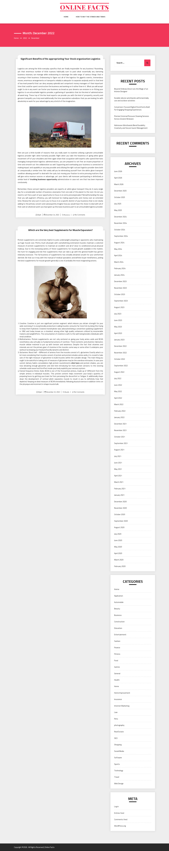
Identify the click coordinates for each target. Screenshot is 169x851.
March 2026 (118, 184)
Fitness (117, 654)
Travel (116, 777)
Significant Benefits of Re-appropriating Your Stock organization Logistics (60, 59)
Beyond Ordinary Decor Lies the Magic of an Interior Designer (131, 90)
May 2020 (118, 546)
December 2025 (120, 190)
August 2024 (119, 242)
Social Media (119, 751)
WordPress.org (120, 825)
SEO (116, 738)
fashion (117, 641)
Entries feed (119, 813)
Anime (116, 589)
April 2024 (118, 255)
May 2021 (118, 469)
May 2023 (118, 326)
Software (118, 757)
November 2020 (120, 508)
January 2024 (119, 275)
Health (66, 392)
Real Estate (119, 731)
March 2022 (118, 404)
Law (115, 712)
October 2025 (119, 197)
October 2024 (119, 229)
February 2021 (119, 488)
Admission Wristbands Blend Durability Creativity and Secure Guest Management (131, 126)
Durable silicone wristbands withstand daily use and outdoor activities (131, 99)
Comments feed (120, 819)
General (117, 673)
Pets (116, 718)
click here (75, 363)
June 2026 (118, 171)
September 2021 (121, 443)
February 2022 (119, 411)
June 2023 (118, 320)
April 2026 (118, 177)
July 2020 (117, 534)
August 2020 (119, 527)
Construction (119, 621)
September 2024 (121, 236)
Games (117, 667)
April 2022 (118, 398)
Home (66, 16)
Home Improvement (122, 692)
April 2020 (118, 553)
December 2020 (120, 501)
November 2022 (120, 352)
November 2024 (120, 223)
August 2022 (119, 372)
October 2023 (119, 294)
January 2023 (119, 339)
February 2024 (119, 268)
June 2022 (118, 385)
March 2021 (118, 482)
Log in (116, 806)
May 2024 (118, 249)
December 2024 (120, 216)
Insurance (118, 699)
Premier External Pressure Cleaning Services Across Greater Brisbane (131, 117)
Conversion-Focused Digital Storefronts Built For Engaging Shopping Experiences (132, 108)
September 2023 (121, 300)
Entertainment (120, 634)
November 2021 (120, 430)
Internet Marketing (121, 705)
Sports (117, 764)
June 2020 (118, 540)
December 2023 (120, 281)
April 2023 (118, 333)
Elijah (39, 215)
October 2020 (119, 514)
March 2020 (118, 559)
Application (118, 595)
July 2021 (117, 456)
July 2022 (117, 378)
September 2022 (121, 365)
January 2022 (119, 417)
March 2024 (118, 262)
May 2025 (118, 210)
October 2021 (119, 436)
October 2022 (119, 359)
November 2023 (120, 288)
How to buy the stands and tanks (90, 16)
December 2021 (120, 423)
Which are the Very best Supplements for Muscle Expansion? (60, 230)
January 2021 (119, 495)
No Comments (80, 215)
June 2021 (118, 462)
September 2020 (121, 521)
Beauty (117, 608)
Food (116, 660)
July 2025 (117, 203)
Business (67, 215)
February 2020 (119, 566)
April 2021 (118, 475)
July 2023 (117, 313)
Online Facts (84, 7)
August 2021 (119, 449)
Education (118, 628)
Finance (117, 647)
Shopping (117, 744)
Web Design (118, 783)
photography (119, 725)
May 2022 (118, 391)
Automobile (118, 602)
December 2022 (120, 346)
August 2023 (119, 307)
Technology (118, 770)
